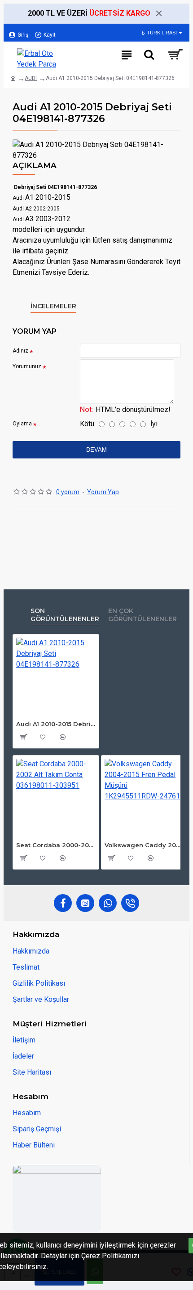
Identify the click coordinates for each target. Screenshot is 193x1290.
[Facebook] (63, 903)
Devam (96, 449)
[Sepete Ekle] (23, 737)
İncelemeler (53, 306)
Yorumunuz (27, 366)
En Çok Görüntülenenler (142, 615)
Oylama (22, 423)
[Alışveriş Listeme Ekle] (43, 737)
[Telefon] (130, 903)
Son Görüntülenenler (65, 615)
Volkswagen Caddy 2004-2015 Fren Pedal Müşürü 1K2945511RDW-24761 (144, 845)
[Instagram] (85, 903)
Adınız (20, 351)
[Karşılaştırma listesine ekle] (62, 737)
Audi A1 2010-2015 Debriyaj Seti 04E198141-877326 (56, 723)
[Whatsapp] (108, 903)
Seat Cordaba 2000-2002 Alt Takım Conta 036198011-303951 (56, 845)
